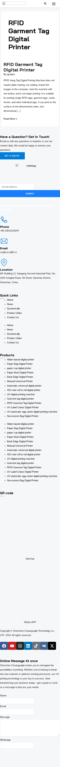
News (10, 304)
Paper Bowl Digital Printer (20, 372)
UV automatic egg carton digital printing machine (32, 411)
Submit (30, 193)
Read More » (10, 118)
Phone (4, 227)
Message (5, 717)
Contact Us (13, 317)
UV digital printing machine (21, 394)
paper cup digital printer (19, 368)
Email (4, 248)
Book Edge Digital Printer (20, 377)
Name (3, 695)
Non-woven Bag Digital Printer (22, 416)
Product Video (14, 313)
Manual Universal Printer (20, 381)
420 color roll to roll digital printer (23, 390)
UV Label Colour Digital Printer (23, 407)
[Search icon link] (45, 4)
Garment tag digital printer (20, 398)
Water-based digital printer (20, 359)
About (10, 300)
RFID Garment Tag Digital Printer (23, 67)
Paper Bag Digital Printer (20, 364)
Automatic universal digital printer (24, 385)
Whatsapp (5, 740)
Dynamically (13, 308)
